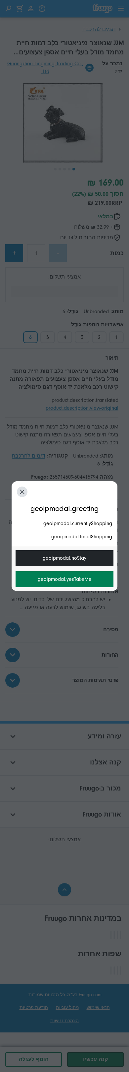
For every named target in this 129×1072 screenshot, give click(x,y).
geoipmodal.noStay (64, 558)
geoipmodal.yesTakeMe (65, 579)
